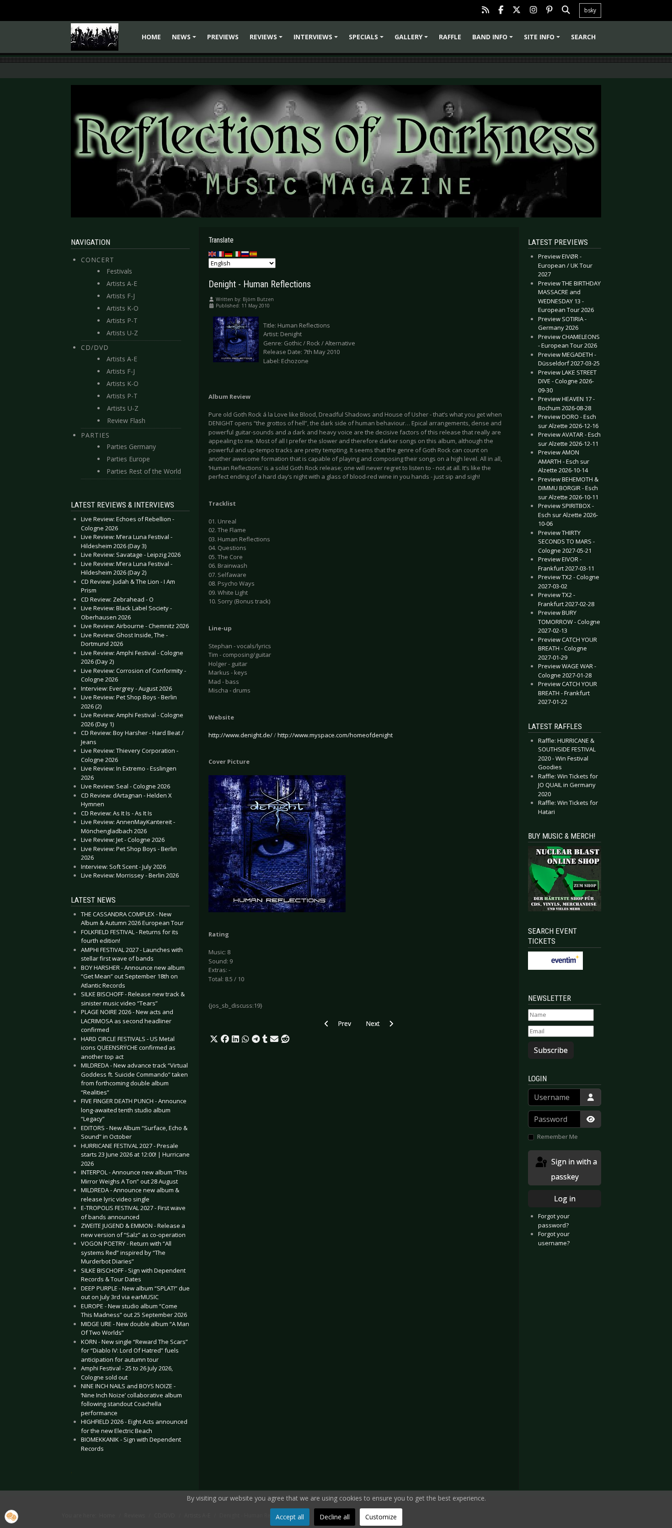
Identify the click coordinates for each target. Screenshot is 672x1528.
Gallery (413, 40)
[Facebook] (500, 11)
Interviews (317, 40)
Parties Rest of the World (144, 471)
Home (151, 36)
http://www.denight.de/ (240, 735)
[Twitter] (516, 11)
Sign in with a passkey (573, 1169)
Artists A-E (122, 283)
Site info (543, 40)
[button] (214, 1039)
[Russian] (245, 253)
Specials (367, 40)
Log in (565, 1199)
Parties (95, 435)
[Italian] (237, 253)
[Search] (566, 11)
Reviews (267, 40)
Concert (97, 259)
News (185, 40)
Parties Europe (128, 459)
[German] (229, 253)
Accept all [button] (290, 1516)
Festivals (119, 271)
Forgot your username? (554, 1238)
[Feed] (485, 11)
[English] (212, 253)
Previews (223, 36)
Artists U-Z (122, 332)
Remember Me (557, 1136)
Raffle (450, 36)
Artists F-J (121, 295)
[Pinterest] (549, 11)
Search (583, 36)
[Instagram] (533, 11)
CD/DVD (95, 347)
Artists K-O (123, 308)
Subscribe (551, 1050)
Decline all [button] (335, 1516)
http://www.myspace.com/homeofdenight (335, 735)
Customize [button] (381, 1516)
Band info (494, 40)
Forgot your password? (554, 1220)
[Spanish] (254, 253)
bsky (590, 10)
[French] (221, 253)
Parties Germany (131, 446)
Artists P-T (122, 320)
